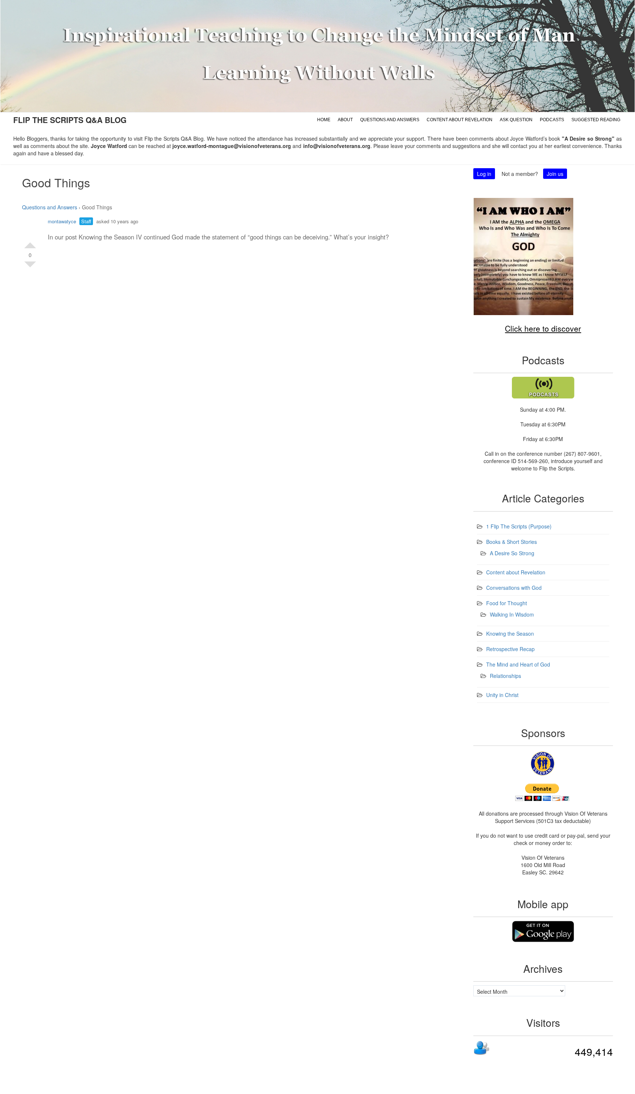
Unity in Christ (502, 694)
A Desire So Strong (512, 553)
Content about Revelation (459, 119)
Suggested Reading (595, 119)
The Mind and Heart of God (518, 664)
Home (323, 119)
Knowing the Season (510, 633)
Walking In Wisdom (512, 614)
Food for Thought (506, 603)
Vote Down (30, 267)
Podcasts (552, 119)
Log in (484, 173)
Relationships (505, 675)
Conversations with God (514, 587)
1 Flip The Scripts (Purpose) (519, 526)
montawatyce (62, 221)
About (345, 119)
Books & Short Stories (511, 541)
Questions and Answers (389, 119)
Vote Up (30, 242)
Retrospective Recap (510, 649)
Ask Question (516, 119)
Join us (555, 173)
